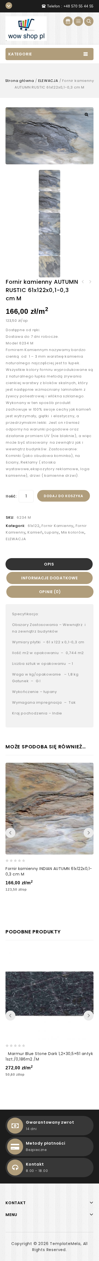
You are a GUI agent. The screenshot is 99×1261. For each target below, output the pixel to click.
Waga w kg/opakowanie (36, 674)
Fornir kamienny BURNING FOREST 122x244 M (83, 282)
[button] (86, 114)
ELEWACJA (48, 80)
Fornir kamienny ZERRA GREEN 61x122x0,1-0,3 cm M (90, 282)
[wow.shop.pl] (26, 28)
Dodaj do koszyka (63, 496)
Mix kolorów (72, 532)
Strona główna (19, 80)
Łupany (52, 532)
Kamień (35, 532)
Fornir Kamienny (57, 525)
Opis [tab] (49, 564)
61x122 (34, 525)
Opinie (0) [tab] (50, 592)
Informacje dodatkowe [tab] (49, 578)
